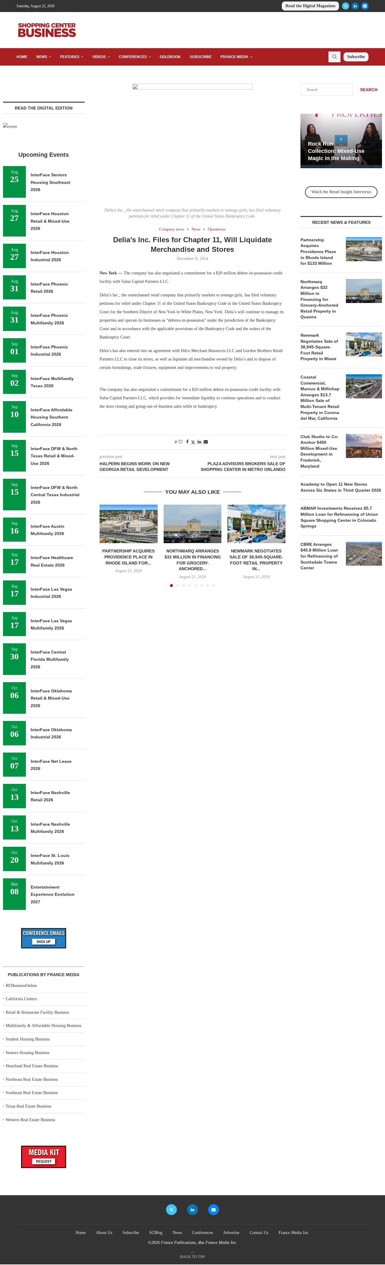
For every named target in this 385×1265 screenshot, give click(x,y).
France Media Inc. (294, 1232)
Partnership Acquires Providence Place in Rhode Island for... (128, 557)
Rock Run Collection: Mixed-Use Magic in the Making (336, 151)
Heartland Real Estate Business (32, 1066)
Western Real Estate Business (30, 1120)
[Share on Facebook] (187, 442)
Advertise (231, 1232)
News (41, 57)
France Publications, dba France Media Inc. (199, 1242)
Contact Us (259, 1232)
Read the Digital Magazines (310, 6)
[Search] (334, 56)
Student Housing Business (28, 1039)
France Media (234, 57)
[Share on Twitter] (193, 442)
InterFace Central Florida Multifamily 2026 (50, 659)
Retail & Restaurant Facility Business (37, 1012)
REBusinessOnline (21, 985)
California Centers (21, 999)
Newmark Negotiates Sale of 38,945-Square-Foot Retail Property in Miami (319, 347)
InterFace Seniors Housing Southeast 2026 (50, 182)
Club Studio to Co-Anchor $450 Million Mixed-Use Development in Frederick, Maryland (319, 451)
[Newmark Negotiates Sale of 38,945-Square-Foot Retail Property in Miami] (256, 524)
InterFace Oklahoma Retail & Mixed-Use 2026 (51, 698)
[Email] (364, 6)
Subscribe (200, 57)
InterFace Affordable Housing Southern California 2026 (51, 417)
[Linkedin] (355, 6)
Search (368, 89)
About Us (104, 1232)
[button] (108, 545)
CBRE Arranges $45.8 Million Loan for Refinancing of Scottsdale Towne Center (319, 556)
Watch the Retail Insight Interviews (341, 192)
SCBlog (155, 1232)
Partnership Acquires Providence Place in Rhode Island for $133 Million (318, 251)
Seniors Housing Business (27, 1052)
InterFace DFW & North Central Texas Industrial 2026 (55, 495)
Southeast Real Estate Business (32, 1092)
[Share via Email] (206, 442)
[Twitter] (345, 6)
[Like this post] (180, 442)
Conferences (133, 57)
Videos (99, 57)
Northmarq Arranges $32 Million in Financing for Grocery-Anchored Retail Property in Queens (319, 299)
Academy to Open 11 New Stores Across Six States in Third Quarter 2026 (340, 487)
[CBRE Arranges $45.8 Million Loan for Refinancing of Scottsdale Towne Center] (364, 554)
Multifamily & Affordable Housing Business (43, 1025)
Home (22, 57)
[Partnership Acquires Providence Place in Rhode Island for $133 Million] (129, 524)
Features (69, 57)
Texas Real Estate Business (28, 1106)
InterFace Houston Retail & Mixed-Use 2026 (50, 221)
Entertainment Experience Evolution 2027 (53, 894)
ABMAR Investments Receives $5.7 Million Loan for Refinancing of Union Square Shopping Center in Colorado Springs (339, 517)
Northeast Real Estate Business (32, 1079)
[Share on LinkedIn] (199, 442)
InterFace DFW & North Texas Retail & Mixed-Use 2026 (54, 456)
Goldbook (170, 57)
